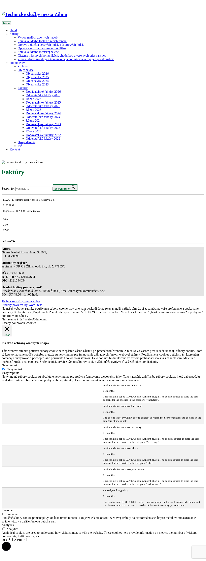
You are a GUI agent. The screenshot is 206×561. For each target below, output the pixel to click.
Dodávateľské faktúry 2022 (43, 135)
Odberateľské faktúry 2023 (43, 127)
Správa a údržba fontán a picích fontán (42, 41)
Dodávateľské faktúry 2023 (43, 124)
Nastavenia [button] (9, 319)
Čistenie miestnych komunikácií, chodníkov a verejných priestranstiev (62, 55)
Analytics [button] (8, 525)
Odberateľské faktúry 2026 (43, 95)
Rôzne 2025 (33, 109)
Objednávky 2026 (37, 73)
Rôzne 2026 (33, 99)
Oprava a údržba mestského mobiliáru (42, 48)
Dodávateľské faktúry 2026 (43, 91)
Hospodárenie (26, 142)
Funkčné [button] (7, 510)
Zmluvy (23, 66)
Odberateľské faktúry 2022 (43, 138)
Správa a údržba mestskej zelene (38, 52)
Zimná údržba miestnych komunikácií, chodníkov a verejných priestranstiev (66, 59)
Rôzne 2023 (33, 131)
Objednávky (25, 70)
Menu (6, 23)
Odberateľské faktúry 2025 (43, 106)
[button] (6, 546)
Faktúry (23, 88)
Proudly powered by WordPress (22, 305)
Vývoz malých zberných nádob (38, 37)
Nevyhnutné (14, 369)
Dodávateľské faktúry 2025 (43, 102)
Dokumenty (17, 62)
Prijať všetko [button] (25, 319)
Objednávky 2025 (37, 77)
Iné (20, 145)
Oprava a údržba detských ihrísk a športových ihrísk (51, 44)
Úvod (13, 30)
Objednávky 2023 (37, 84)
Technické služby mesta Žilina (21, 301)
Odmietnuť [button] (40, 319)
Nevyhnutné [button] (9, 365)
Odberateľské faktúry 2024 (43, 117)
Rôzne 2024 (33, 120)
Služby (14, 34)
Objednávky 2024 (37, 80)
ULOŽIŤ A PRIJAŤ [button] (15, 540)
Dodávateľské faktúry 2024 (43, 113)
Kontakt (15, 149)
